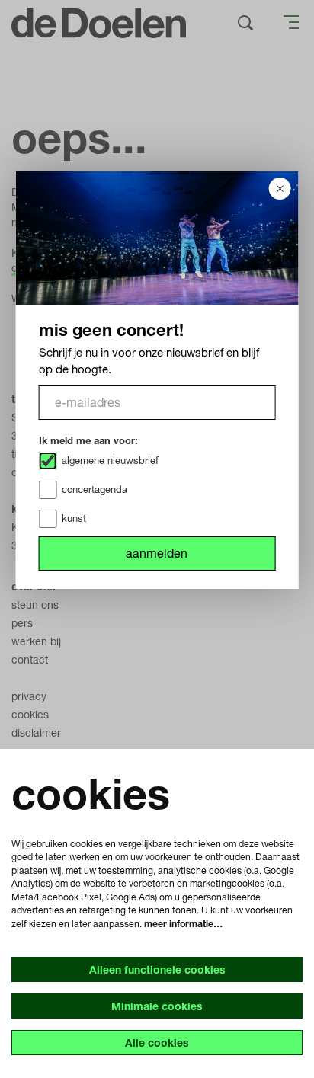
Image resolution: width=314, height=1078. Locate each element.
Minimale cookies (157, 1006)
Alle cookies (157, 1042)
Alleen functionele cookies (157, 969)
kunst (74, 518)
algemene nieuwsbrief (110, 460)
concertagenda (94, 489)
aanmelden (156, 552)
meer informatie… (183, 923)
